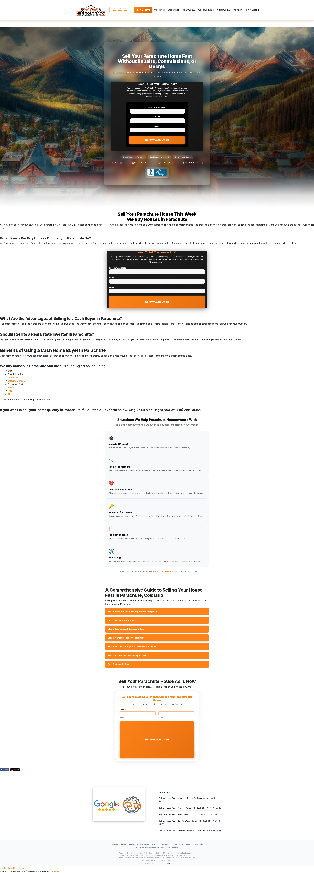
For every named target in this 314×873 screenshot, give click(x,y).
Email (157, 126)
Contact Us (144, 844)
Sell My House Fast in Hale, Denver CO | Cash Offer (181, 814)
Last (160, 718)
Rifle (9, 391)
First (122, 718)
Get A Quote (143, 10)
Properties (159, 10)
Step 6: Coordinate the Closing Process (127, 655)
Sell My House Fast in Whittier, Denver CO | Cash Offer (182, 831)
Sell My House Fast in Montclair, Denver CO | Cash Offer (183, 798)
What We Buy (189, 10)
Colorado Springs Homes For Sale (124, 844)
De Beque (12, 377)
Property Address (157, 107)
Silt (9, 394)
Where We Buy (223, 10)
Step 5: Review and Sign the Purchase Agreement (132, 646)
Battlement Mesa (16, 381)
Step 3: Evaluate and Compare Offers (126, 629)
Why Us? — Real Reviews (161, 844)
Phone (157, 117)
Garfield (11, 387)
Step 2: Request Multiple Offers (123, 620)
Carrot (170, 863)
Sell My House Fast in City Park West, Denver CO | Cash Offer (185, 821)
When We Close (206, 10)
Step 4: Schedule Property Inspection (126, 638)
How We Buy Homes (182, 844)
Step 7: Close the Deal (118, 664)
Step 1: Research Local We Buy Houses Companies (133, 611)
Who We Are (173, 10)
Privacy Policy (198, 844)
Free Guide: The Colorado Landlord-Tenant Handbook (157, 848)
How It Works (252, 10)
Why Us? (238, 10)
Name (123, 710)
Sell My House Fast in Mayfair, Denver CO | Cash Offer (182, 808)
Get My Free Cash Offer (12, 868)
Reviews (56, 871)
